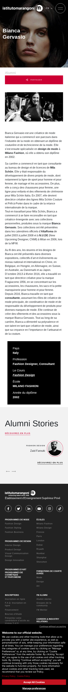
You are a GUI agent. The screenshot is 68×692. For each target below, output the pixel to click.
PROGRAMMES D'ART (15, 569)
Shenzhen (41, 562)
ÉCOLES (40, 520)
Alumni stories (43, 599)
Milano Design (44, 528)
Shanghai (41, 557)
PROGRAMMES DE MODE (17, 520)
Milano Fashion (44, 523)
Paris (39, 536)
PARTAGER (36, 80)
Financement (11, 610)
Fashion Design (24, 375)
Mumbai (40, 553)
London (40, 540)
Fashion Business (14, 532)
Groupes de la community (43, 604)
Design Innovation (14, 560)
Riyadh (40, 549)
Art (37, 586)
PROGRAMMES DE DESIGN (18, 541)
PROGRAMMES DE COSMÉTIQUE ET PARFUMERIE (14, 574)
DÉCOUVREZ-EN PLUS (17, 433)
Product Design (13, 549)
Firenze (40, 532)
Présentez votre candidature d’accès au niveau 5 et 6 (17, 620)
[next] (14, 471)
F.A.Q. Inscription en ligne (15, 604)
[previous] (8, 471)
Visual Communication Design (17, 554)
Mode (39, 577)
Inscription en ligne (15, 599)
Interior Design (13, 545)
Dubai (39, 545)
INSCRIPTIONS (12, 595)
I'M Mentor (41, 610)
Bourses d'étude (13, 614)
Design (40, 581)
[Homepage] (23, 8)
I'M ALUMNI (41, 595)
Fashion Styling (13, 528)
